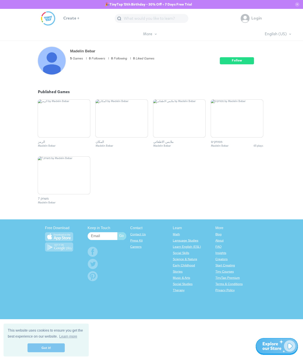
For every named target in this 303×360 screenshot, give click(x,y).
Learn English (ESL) (187, 246)
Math (176, 234)
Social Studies (183, 284)
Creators (221, 259)
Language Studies (185, 240)
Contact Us (138, 234)
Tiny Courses (224, 271)
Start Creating (225, 265)
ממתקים (216, 142)
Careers (136, 246)
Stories (178, 271)
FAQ (218, 246)
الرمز (41, 142)
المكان (100, 142)
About (219, 240)
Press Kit (136, 240)
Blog (218, 234)
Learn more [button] (68, 336)
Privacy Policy (225, 290)
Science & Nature (185, 259)
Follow (237, 60)
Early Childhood (184, 265)
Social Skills (181, 253)
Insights (220, 253)
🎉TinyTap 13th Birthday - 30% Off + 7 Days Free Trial (148, 4)
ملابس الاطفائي (163, 142)
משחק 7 (43, 199)
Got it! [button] (46, 348)
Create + (71, 18)
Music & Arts (181, 277)
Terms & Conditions (229, 284)
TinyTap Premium (227, 277)
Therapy (179, 290)
